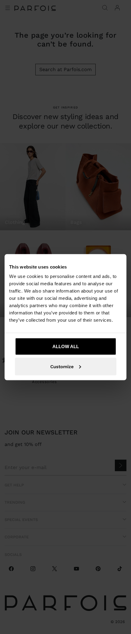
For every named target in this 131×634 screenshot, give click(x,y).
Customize (62, 366)
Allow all (65, 346)
